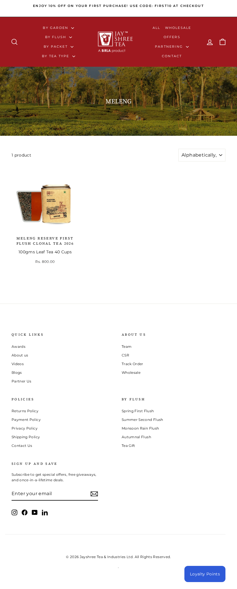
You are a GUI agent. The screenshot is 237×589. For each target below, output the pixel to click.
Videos (18, 364)
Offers (172, 37)
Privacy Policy (25, 428)
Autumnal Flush (136, 437)
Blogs (17, 372)
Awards (18, 346)
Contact (172, 56)
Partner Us (22, 381)
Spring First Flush (138, 411)
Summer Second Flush (142, 419)
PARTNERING (169, 46)
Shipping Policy (26, 437)
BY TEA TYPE (56, 56)
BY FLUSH (56, 37)
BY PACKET (56, 46)
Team (127, 346)
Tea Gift (128, 445)
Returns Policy (25, 411)
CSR (125, 355)
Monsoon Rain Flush (140, 428)
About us (20, 355)
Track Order (132, 364)
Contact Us (22, 445)
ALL (156, 28)
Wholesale (178, 28)
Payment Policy (26, 419)
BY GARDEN (56, 28)
